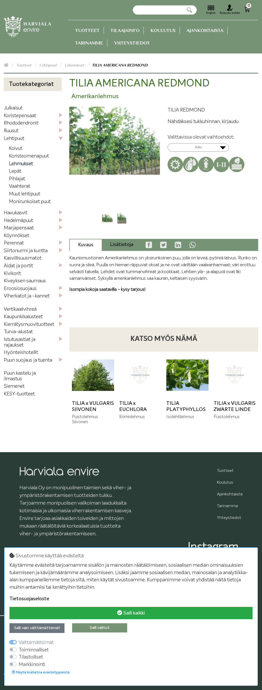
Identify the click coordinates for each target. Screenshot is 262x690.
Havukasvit (15, 212)
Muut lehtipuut (24, 194)
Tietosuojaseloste (29, 598)
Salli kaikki (133, 613)
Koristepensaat (20, 115)
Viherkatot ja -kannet (27, 296)
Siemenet (14, 386)
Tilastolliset (31, 657)
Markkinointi (32, 664)
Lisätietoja (121, 244)
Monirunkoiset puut (30, 201)
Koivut (15, 148)
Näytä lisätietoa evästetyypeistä (42, 672)
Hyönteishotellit (21, 352)
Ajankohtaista (205, 30)
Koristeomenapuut (29, 156)
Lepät (15, 171)
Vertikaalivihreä (20, 309)
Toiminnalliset (34, 650)
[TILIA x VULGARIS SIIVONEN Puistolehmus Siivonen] (93, 375)
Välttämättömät (36, 642)
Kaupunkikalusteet (23, 316)
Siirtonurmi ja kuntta (26, 250)
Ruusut (11, 130)
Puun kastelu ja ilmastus (20, 376)
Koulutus (163, 30)
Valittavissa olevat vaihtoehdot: (201, 137)
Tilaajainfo (125, 30)
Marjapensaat (19, 228)
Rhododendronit (21, 123)
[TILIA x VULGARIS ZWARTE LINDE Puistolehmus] (235, 375)
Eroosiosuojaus (20, 288)
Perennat (14, 243)
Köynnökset (16, 235)
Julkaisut (13, 108)
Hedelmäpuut (18, 220)
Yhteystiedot (132, 43)
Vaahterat (19, 186)
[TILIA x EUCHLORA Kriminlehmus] (140, 375)
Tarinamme (89, 43)
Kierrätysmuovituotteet (29, 324)
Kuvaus (85, 244)
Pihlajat (17, 178)
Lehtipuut (48, 65)
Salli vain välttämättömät (37, 628)
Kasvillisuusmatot (22, 258)
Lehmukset (74, 65)
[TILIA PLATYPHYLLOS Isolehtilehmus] (187, 375)
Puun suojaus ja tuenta (28, 360)
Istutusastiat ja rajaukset (19, 342)
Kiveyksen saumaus (25, 281)
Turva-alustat (18, 331)
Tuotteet (87, 30)
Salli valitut (100, 628)
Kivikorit (12, 273)
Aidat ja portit (18, 265)
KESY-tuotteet (19, 394)
